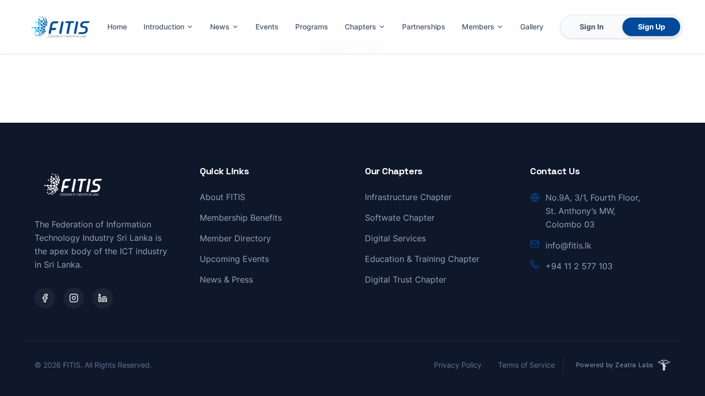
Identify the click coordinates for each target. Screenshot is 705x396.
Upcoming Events (234, 259)
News (220, 26)
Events (267, 26)
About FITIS (222, 197)
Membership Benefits (241, 217)
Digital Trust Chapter (405, 279)
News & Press (226, 279)
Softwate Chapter (400, 217)
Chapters (360, 26)
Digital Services (395, 238)
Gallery (531, 26)
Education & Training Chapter (422, 259)
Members (478, 26)
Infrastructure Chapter (408, 197)
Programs (311, 26)
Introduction (163, 26)
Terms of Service (526, 364)
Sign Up (651, 26)
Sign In (592, 26)
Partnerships (423, 26)
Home (117, 26)
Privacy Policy (458, 364)
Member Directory (235, 238)
